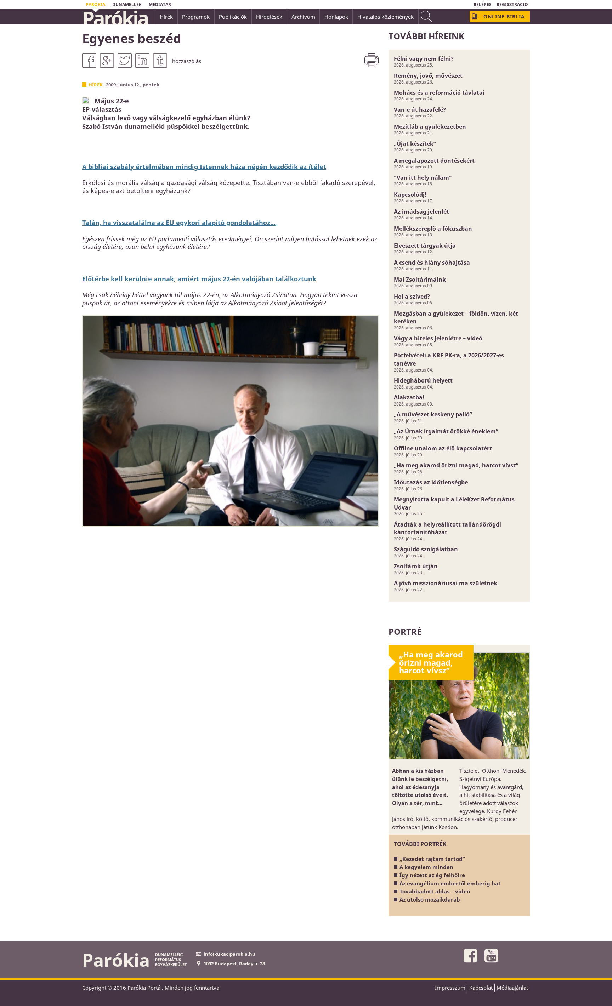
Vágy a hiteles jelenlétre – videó (438, 338)
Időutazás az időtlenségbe (431, 482)
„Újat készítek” (415, 144)
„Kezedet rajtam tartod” (432, 858)
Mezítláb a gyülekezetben (430, 127)
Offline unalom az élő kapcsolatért (443, 448)
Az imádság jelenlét (421, 211)
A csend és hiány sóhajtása (432, 262)
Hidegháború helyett (423, 380)
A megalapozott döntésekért (434, 161)
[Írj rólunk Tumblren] (160, 60)
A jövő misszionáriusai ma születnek (445, 583)
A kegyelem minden (426, 866)
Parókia (115, 18)
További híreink (426, 36)
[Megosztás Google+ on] (107, 60)
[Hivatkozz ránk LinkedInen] (142, 60)
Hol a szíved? (412, 296)
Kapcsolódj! (410, 195)
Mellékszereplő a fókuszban (433, 228)
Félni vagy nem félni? (424, 59)
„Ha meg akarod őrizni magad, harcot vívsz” (456, 465)
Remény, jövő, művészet (428, 76)
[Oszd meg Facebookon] (89, 60)
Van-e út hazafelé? (420, 110)
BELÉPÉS (483, 4)
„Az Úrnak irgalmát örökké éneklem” (446, 431)
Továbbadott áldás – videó (435, 891)
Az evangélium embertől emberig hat (450, 883)
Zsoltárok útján (416, 566)
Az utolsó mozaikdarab (430, 899)
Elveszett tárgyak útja (425, 245)
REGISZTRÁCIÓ (512, 4)
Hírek (96, 84)
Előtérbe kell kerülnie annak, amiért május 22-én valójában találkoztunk (199, 279)
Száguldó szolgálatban (426, 549)
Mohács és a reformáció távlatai (439, 93)
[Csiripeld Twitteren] (125, 60)
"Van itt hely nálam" (423, 178)
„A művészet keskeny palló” (433, 414)
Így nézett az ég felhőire (432, 875)
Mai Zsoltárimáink (420, 279)
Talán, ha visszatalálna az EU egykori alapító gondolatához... (179, 222)
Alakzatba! (409, 397)
